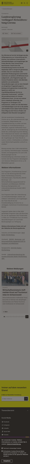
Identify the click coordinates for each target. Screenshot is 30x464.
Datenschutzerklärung (14, 444)
